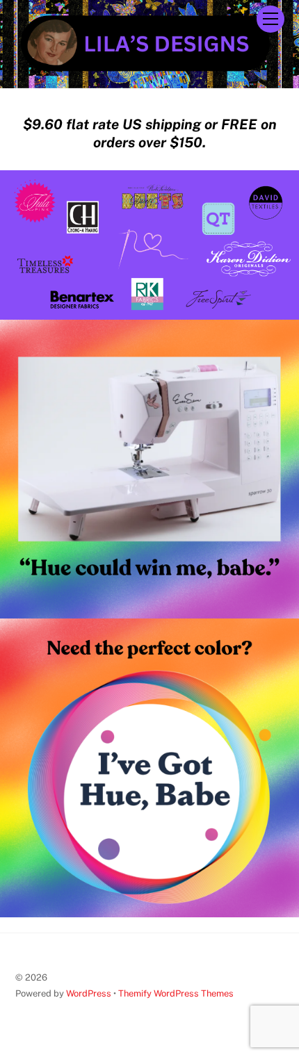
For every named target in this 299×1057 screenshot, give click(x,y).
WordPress (88, 993)
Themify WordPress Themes (176, 993)
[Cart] (236, 19)
